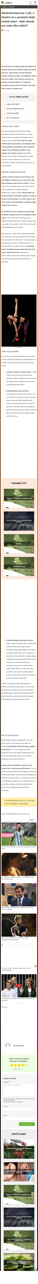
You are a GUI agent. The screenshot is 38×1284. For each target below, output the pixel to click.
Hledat (30, 4)
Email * (5, 1115)
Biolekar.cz (5, 6)
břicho (25, 800)
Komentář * (6, 1082)
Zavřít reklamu (33, 1269)
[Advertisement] (19, 48)
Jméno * (5, 1106)
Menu (35, 4)
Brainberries (19, 851)
